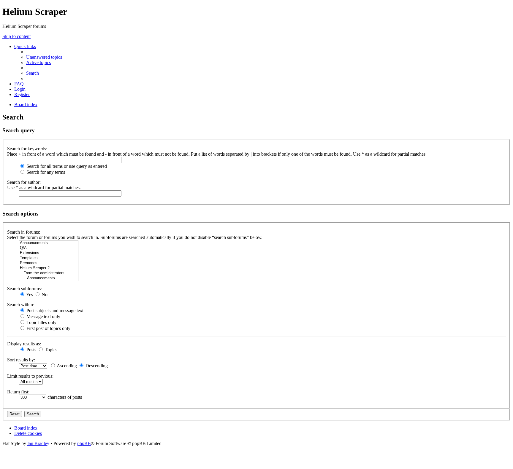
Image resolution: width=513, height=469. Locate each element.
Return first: (18, 391)
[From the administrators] (48, 273)
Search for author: (24, 182)
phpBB (84, 443)
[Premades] (48, 263)
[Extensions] (48, 253)
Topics (50, 349)
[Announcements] (48, 242)
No (44, 294)
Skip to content (16, 36)
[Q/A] (48, 248)
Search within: (20, 304)
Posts (30, 349)
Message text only (42, 316)
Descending (96, 365)
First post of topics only (47, 328)
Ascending (66, 365)
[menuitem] (44, 57)
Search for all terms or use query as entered (66, 166)
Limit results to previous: (30, 376)
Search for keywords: (27, 148)
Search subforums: (24, 288)
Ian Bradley (38, 443)
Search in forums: (23, 231)
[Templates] (48, 258)
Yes (29, 294)
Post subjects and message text (54, 310)
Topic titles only (40, 322)
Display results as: (24, 343)
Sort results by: (21, 359)
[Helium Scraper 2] (48, 268)
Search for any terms (45, 172)
